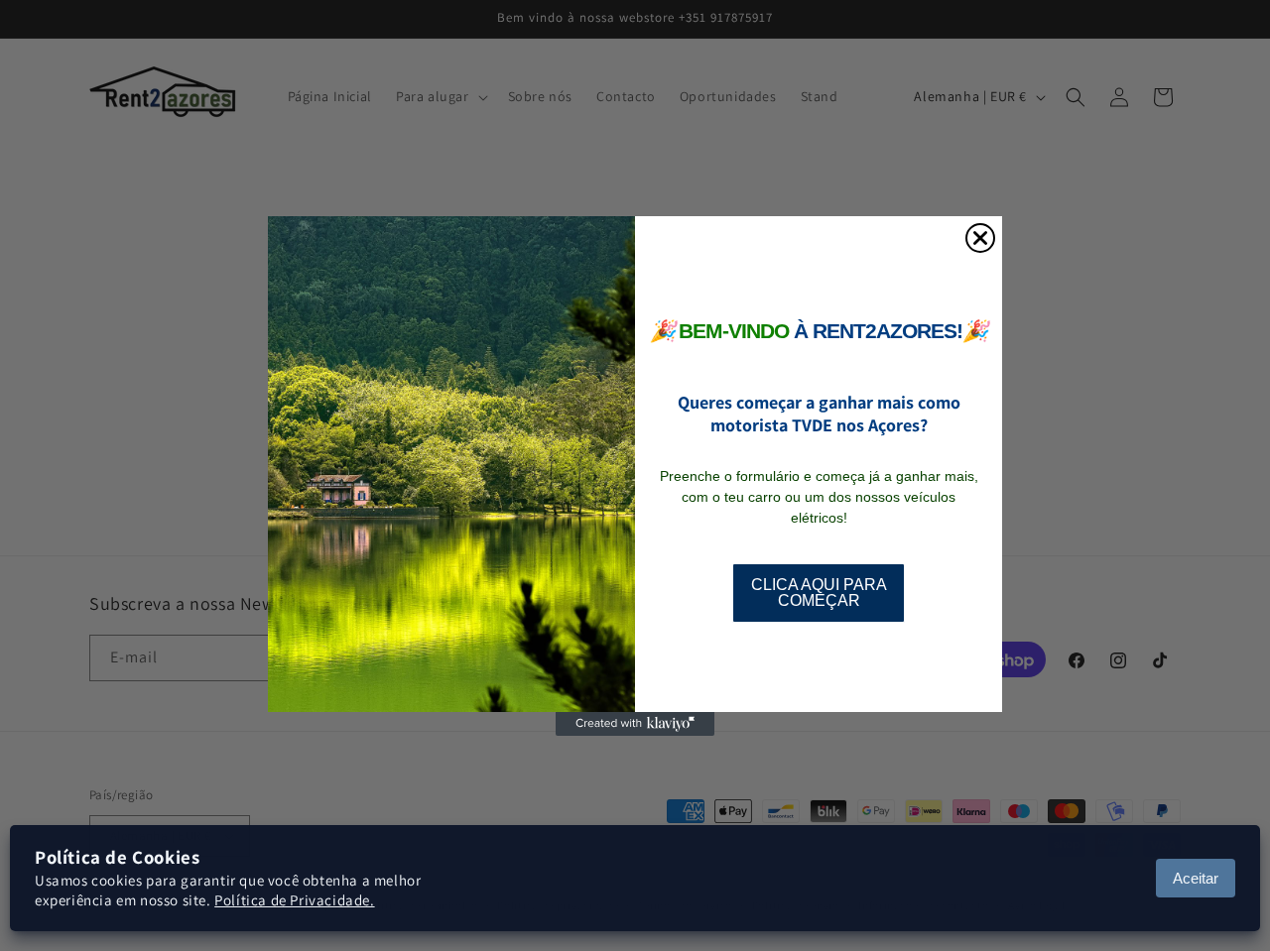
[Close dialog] (980, 238)
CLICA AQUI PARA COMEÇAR (819, 592)
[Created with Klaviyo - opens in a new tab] (635, 724)
